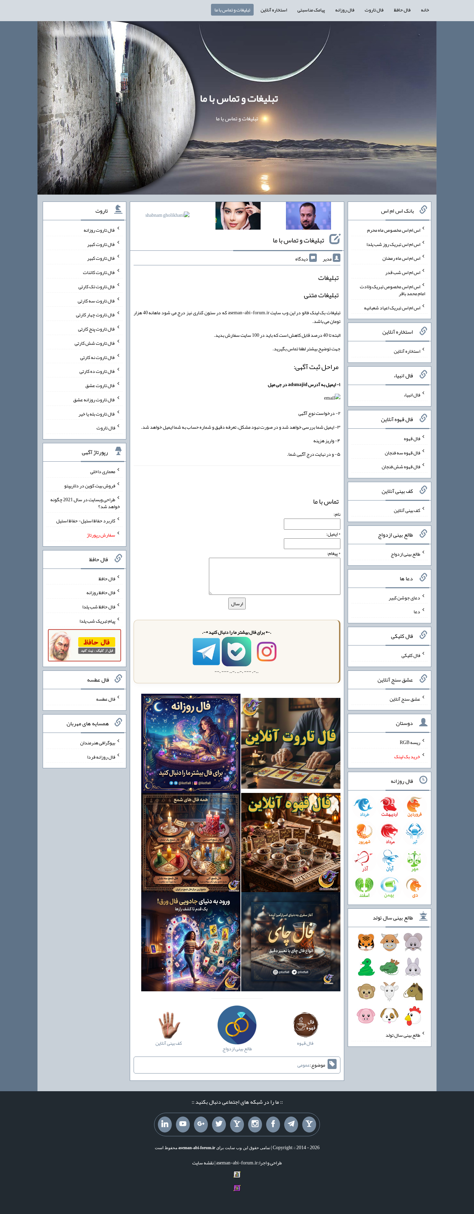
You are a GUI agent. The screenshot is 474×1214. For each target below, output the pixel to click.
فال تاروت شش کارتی (95, 343)
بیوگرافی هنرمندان (97, 742)
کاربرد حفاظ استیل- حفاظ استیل (85, 520)
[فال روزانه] (190, 745)
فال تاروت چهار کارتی (95, 314)
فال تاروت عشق (100, 385)
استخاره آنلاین (274, 10)
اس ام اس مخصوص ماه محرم (393, 230)
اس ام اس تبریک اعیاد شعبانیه (392, 307)
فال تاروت (374, 10)
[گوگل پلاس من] (201, 1124)
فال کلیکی (410, 655)
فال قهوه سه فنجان (402, 452)
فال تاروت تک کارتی (96, 286)
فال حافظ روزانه (100, 592)
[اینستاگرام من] (255, 1124)
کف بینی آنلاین (407, 510)
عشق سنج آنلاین (405, 698)
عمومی (303, 1065)
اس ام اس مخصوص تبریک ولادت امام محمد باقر (392, 290)
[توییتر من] (219, 1124)
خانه (425, 10)
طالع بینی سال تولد (403, 1035)
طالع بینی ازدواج (405, 554)
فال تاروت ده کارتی (97, 371)
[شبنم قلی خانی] (167, 216)
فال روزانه (344, 10)
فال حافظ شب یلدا (98, 607)
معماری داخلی (102, 471)
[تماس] (237, 1124)
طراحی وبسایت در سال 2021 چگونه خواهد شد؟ (85, 503)
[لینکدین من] (165, 1124)
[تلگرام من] (291, 1124)
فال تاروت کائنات (99, 272)
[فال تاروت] (290, 745)
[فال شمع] (190, 844)
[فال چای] (290, 943)
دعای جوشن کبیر (404, 597)
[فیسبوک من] (273, 1124)
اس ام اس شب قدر (402, 272)
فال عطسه (105, 699)
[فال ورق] (190, 943)
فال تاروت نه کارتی (97, 357)
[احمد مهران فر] (308, 217)
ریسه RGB (410, 742)
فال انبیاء (412, 395)
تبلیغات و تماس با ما (232, 10)
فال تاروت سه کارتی (96, 300)
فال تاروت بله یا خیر (96, 413)
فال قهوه (412, 438)
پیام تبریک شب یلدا (97, 621)
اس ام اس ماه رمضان (401, 258)
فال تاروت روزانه (99, 230)
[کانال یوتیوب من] (183, 1124)
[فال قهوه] (290, 844)
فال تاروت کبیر (101, 244)
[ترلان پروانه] (238, 217)
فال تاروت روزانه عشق (94, 399)
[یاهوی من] (309, 1124)
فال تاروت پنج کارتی (96, 329)
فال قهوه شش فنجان (401, 466)
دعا (417, 611)
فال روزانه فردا (101, 756)
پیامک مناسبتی (311, 10)
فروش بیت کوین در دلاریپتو (89, 485)
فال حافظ (402, 10)
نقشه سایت (203, 1163)
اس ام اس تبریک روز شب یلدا (393, 244)
